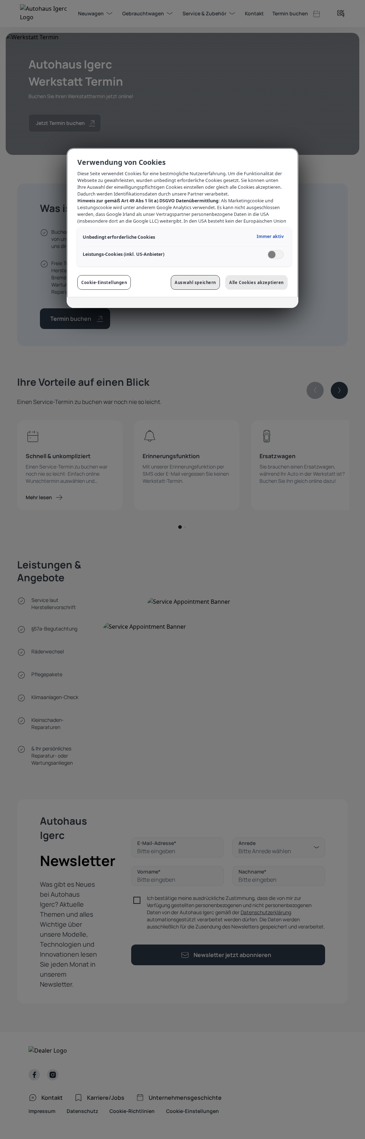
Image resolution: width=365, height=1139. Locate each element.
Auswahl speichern (195, 282)
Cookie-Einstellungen (104, 282)
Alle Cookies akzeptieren (256, 282)
